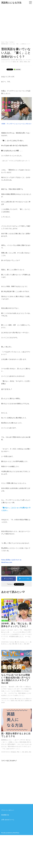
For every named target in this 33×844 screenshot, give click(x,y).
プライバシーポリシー (7, 810)
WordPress (16, 832)
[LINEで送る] (17, 69)
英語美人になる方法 (11, 2)
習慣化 (25, 61)
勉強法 (14, 61)
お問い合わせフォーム (7, 819)
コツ (24, 59)
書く (18, 61)
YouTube (13, 59)
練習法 (21, 61)
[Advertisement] (16, 22)
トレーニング (8, 61)
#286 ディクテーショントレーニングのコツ (16, 124)
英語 (29, 61)
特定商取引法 (5, 815)
